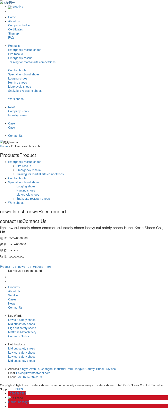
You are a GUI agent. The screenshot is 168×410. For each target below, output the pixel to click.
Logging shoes (17, 78)
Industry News (17, 115)
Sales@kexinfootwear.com (33, 373)
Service (13, 295)
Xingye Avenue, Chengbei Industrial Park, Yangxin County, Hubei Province (68, 369)
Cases (12, 299)
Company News (18, 111)
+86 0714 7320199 (29, 377)
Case (11, 127)
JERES (18, 389)
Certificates (15, 29)
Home (4, 146)
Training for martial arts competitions (32, 62)
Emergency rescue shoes (24, 50)
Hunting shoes (17, 82)
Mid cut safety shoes (21, 324)
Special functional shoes (24, 74)
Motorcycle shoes (19, 86)
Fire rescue (15, 54)
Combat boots (17, 70)
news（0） (25, 266)
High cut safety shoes (22, 328)
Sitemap (13, 33)
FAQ (11, 37)
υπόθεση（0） (43, 266)
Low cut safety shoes (21, 320)
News (11, 303)
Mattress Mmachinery (22, 332)
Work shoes (16, 99)
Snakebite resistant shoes (25, 90)
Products (14, 287)
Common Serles (18, 336)
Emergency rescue (20, 58)
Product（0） (8, 266)
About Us (14, 291)
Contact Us (15, 307)
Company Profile (19, 25)
